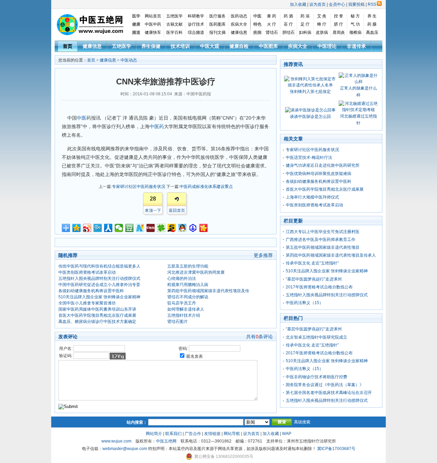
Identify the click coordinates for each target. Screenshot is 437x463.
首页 (67, 46)
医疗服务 (217, 16)
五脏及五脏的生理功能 (187, 266)
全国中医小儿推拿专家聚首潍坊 (87, 303)
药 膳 (372, 24)
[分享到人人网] (108, 228)
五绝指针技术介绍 (183, 315)
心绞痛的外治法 (181, 278)
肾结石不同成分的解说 (187, 297)
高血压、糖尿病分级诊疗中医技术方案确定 (97, 321)
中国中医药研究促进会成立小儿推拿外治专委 (99, 284)
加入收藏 (298, 4)
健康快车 (153, 32)
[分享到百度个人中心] (193, 228)
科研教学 (196, 16)
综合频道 (196, 32)
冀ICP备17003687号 (336, 448)
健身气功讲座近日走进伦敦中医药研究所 (323, 165)
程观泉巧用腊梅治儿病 (187, 284)
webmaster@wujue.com (124, 448)
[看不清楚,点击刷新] (118, 356)
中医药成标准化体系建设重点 (206, 186)
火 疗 (271, 24)
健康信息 (239, 32)
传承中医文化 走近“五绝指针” (312, 263)
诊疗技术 (196, 24)
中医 (81, 118)
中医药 (157, 126)
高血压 (372, 32)
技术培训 (180, 46)
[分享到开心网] (203, 228)
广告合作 (193, 433)
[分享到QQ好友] (182, 228)
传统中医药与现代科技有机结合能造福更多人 (99, 266)
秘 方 (355, 16)
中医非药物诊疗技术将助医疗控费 (316, 377)
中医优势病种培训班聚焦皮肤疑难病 (318, 173)
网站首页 (153, 16)
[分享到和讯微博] (150, 228)
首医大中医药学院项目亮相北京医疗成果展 (97, 315)
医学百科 (174, 32)
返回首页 (177, 210)
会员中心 (337, 4)
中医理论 (327, 46)
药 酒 (288, 16)
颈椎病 (355, 32)
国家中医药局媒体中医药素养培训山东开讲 (97, 309)
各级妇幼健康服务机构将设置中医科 (91, 290)
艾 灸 (321, 16)
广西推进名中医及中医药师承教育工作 (320, 239)
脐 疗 (338, 24)
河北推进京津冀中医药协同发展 (196, 272)
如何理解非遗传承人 (185, 309)
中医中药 (153, 24)
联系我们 (173, 433)
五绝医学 (174, 16)
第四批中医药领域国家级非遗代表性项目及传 (208, 290)
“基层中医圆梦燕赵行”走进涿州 (314, 279)
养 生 (372, 16)
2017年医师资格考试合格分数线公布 (319, 287)
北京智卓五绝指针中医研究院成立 (316, 337)
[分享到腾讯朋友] (161, 228)
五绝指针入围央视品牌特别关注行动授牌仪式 (99, 278)
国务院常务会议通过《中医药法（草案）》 (325, 384)
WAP (286, 433)
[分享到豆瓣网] (129, 228)
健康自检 (239, 46)
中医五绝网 (166, 441)
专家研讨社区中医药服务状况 (138, 186)
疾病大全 (239, 24)
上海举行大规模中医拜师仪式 (312, 197)
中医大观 (209, 46)
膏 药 (271, 16)
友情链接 (212, 433)
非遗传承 (356, 46)
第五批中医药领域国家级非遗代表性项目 (323, 247)
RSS (372, 4)
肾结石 (272, 32)
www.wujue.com (116, 441)
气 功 (355, 24)
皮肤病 (322, 32)
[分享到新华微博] (140, 228)
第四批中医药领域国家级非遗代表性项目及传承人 (331, 255)
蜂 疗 (321, 24)
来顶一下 (153, 210)
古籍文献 (174, 24)
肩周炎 (339, 32)
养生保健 (150, 46)
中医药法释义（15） (304, 302)
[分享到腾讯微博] (98, 228)
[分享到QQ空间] (76, 228)
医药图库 (217, 24)
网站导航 (232, 433)
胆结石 (288, 32)
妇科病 (305, 32)
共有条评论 (259, 336)
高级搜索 (302, 422)
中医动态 (129, 60)
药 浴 (305, 16)
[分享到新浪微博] (87, 228)
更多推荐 (263, 255)
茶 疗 (288, 24)
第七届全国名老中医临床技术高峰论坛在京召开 (329, 392)
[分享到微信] (119, 228)
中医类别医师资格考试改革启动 (87, 272)
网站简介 (154, 433)
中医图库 (268, 46)
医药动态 (239, 16)
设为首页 (317, 4)
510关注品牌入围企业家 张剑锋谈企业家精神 (99, 297)
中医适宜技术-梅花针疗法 (309, 157)
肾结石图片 (177, 321)
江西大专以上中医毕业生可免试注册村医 (323, 231)
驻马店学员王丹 (181, 303)
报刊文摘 (217, 32)
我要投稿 (356, 4)
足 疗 (305, 24)
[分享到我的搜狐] (172, 228)
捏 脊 (338, 16)
